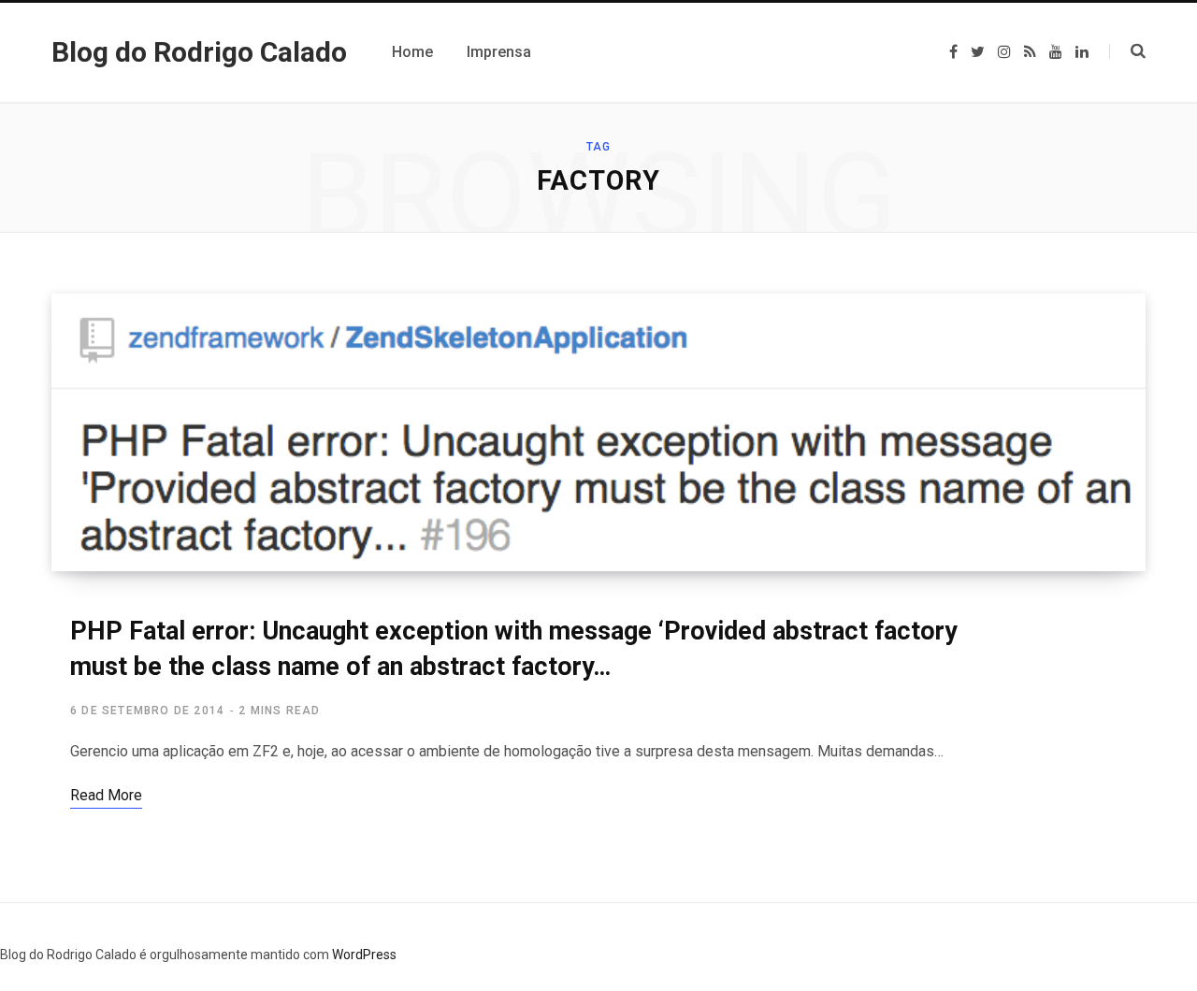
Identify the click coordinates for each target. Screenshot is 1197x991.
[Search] (1127, 51)
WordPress (364, 954)
